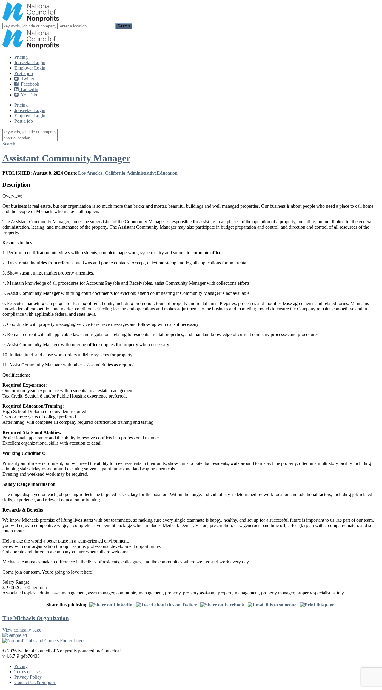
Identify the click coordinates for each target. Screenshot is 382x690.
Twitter (26, 78)
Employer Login (29, 67)
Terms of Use (27, 671)
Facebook (29, 84)
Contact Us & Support (35, 682)
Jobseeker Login (29, 62)
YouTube (28, 94)
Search (8, 143)
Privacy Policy (28, 677)
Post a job (23, 73)
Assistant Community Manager (66, 158)
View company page (21, 629)
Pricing (21, 57)
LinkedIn (28, 89)
